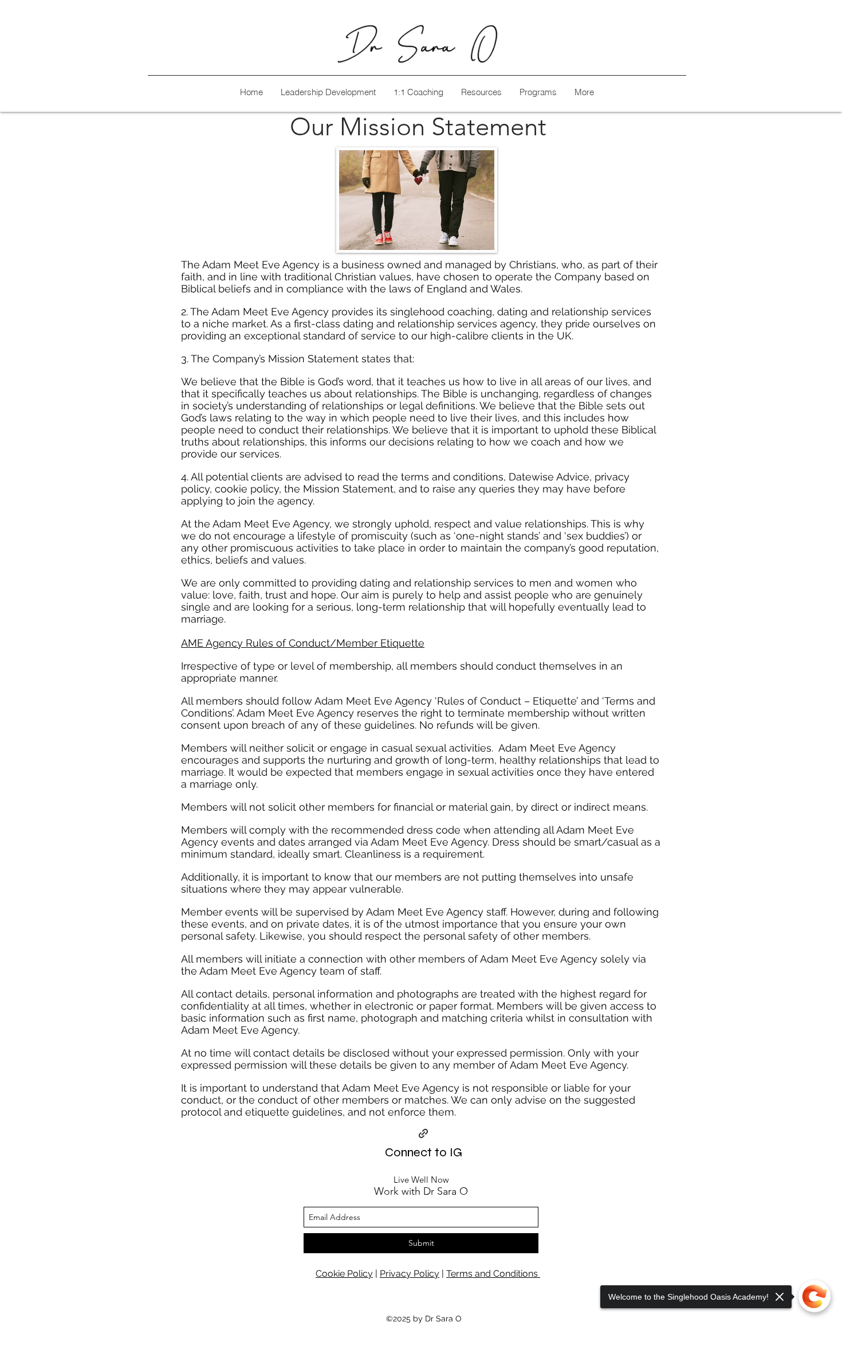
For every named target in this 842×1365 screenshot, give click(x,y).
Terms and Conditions (493, 1273)
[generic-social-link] (423, 1133)
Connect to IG (423, 1152)
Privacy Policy (409, 1273)
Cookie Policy (344, 1273)
